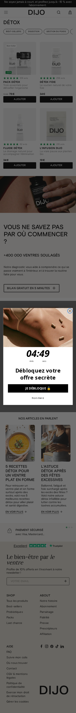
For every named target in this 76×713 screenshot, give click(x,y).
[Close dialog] (70, 311)
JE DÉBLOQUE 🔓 (38, 388)
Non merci (38, 398)
